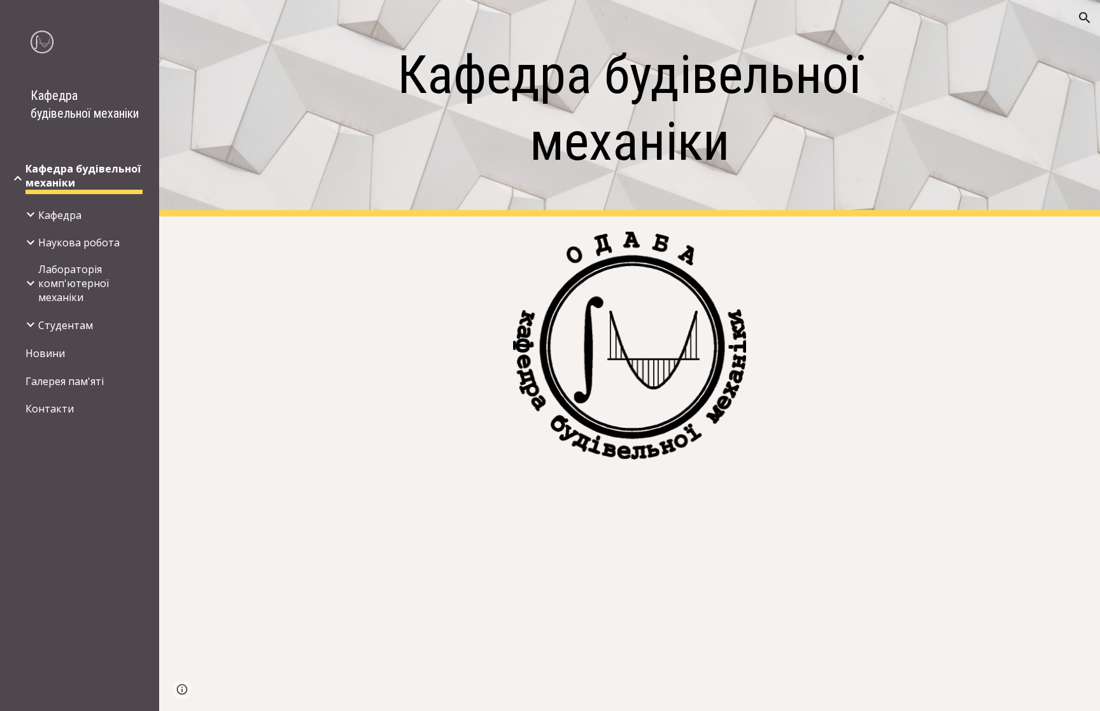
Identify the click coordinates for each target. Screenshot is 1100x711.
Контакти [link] (49, 409)
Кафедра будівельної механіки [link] (83, 176)
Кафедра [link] (59, 215)
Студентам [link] (65, 325)
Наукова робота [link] (79, 243)
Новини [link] (45, 353)
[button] (1084, 18)
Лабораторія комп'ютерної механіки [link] (73, 283)
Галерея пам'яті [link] (64, 381)
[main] (629, 108)
